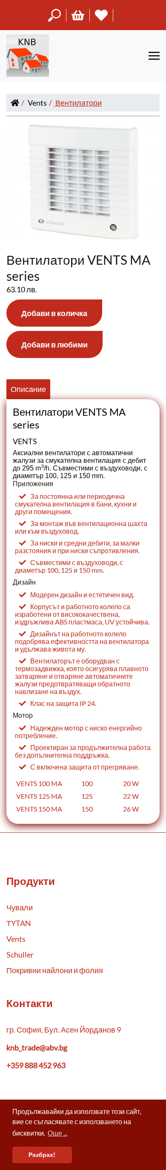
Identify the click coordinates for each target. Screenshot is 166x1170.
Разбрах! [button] (42, 1154)
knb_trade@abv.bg (36, 1047)
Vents (37, 102)
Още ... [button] (57, 1133)
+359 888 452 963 (36, 1065)
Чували (19, 907)
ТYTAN (18, 923)
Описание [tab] (28, 389)
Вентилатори (78, 102)
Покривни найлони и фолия (54, 970)
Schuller (20, 954)
